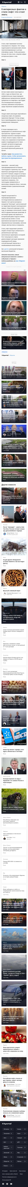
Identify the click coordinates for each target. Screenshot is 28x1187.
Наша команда (22, 1171)
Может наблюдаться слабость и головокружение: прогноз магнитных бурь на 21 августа (13, 891)
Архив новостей (13, 1171)
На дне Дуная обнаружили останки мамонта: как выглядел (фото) (13, 561)
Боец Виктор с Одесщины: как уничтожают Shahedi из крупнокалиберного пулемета (11, 821)
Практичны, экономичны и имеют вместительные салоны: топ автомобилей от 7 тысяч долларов (14, 645)
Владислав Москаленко (6, 17)
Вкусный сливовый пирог (11, 590)
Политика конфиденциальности (9, 1177)
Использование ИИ (6, 1180)
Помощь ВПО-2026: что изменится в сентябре (12, 862)
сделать (6, 249)
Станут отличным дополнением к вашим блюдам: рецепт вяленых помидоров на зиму (13, 631)
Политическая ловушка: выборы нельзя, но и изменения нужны (14, 1112)
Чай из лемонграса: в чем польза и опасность (12, 834)
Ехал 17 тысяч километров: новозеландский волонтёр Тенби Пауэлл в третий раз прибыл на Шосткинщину (13, 673)
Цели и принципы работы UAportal (10, 1174)
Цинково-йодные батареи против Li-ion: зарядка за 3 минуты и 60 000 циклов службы (13, 659)
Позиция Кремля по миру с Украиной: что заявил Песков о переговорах (13, 780)
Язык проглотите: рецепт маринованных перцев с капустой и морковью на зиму (13, 1049)
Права (21, 1174)
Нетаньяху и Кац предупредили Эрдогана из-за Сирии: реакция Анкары (14, 876)
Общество (3, 6)
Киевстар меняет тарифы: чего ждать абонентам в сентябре (13, 750)
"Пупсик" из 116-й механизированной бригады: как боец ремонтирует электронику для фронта (12, 849)
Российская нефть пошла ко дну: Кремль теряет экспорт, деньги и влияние (12, 1080)
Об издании (4, 1171)
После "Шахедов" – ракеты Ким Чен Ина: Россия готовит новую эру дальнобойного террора (13, 529)
